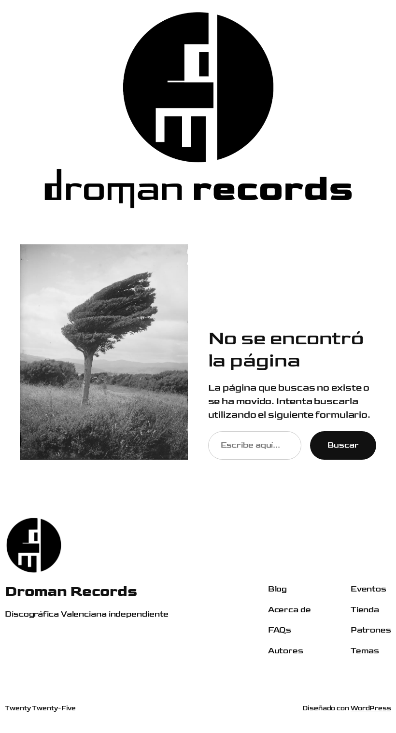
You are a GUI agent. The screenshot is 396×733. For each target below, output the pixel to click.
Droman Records (71, 591)
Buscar (343, 445)
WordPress (371, 708)
